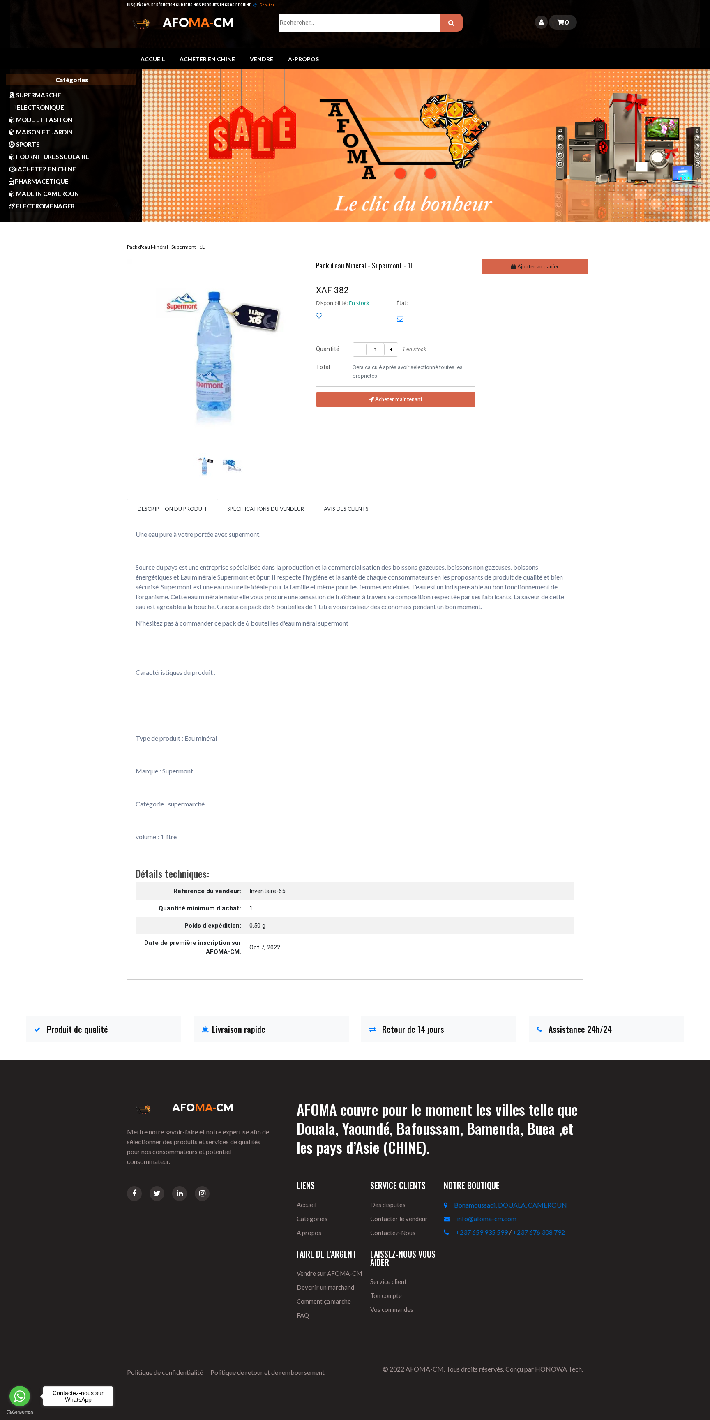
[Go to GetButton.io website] (20, 1411)
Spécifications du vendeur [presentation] (265, 509)
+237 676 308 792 (539, 1232)
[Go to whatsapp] (19, 1396)
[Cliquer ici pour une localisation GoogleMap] (449, 1205)
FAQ (303, 1315)
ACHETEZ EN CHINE (46, 169)
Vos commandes (391, 1309)
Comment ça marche (324, 1301)
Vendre (261, 58)
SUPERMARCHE (38, 95)
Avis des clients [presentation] (346, 509)
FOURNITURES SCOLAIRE (52, 156)
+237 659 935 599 (482, 1232)
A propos (309, 1232)
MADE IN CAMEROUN (47, 193)
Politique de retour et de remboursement (267, 1372)
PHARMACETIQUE (41, 181)
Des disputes (388, 1204)
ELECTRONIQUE (40, 107)
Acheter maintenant (398, 399)
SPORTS (27, 144)
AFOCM (198, 22)
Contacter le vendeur (399, 1218)
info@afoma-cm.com (486, 1218)
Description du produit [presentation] (172, 509)
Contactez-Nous (392, 1232)
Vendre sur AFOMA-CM (329, 1273)
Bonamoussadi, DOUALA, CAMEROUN (510, 1205)
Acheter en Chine (207, 58)
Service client (388, 1281)
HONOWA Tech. (559, 1369)
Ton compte (386, 1295)
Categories (312, 1218)
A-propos (303, 58)
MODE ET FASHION (43, 119)
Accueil (153, 58)
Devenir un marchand (325, 1287)
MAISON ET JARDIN (44, 132)
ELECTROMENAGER (45, 206)
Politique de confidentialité (165, 1372)
